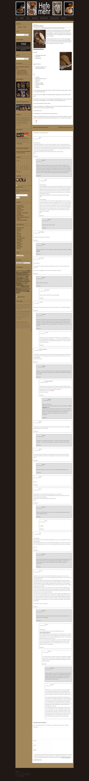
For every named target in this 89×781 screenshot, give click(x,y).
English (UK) (20, 26)
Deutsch (24, 26)
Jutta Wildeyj (41, 232)
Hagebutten (27, 273)
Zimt (21, 291)
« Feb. (17, 171)
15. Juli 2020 (36, 303)
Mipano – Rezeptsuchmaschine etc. (23, 217)
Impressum (17, 771)
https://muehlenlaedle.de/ (45, 632)
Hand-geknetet (19, 274)
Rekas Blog (19, 242)
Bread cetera (19, 229)
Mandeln (21, 276)
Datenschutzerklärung (66, 757)
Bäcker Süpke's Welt (20, 227)
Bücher (27, 18)
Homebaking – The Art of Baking (22, 212)
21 (26, 167)
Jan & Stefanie (21, 775)
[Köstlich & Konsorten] (20, 296)
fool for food (19, 233)
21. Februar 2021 (37, 422)
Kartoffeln (23, 275)
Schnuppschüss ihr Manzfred (22, 220)
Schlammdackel (19, 243)
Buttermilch (20, 272)
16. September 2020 (38, 350)
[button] (38, 121)
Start (16, 18)
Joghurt (29, 274)
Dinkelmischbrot (38, 26)
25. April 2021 (36, 490)
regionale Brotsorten (24, 282)
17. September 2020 (41, 367)
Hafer (23, 273)
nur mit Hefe (22, 277)
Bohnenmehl (25, 270)
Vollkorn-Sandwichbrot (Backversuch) (40, 127)
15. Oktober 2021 (37, 534)
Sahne (26, 283)
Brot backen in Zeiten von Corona (65, 127)
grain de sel (19, 211)
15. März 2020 (42, 180)
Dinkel (25, 272)
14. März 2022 (39, 611)
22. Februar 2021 (37, 477)
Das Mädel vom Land (20, 206)
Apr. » (20, 171)
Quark (23, 281)
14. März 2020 (37, 138)
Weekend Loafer (20, 246)
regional (26, 281)
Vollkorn (23, 288)
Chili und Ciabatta (20, 205)
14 (26, 166)
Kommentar (36, 727)
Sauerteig (19, 285)
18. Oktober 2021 (40, 555)
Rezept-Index (63, 18)
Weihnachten (27, 288)
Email (34, 745)
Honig (27, 274)
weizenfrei (25, 290)
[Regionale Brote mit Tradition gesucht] (23, 110)
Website (34, 749)
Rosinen (23, 283)
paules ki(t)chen (19, 240)
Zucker (24, 291)
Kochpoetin (19, 235)
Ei (27, 272)
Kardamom (18, 275)
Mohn (24, 276)
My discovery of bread (21, 237)
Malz (42, 83)
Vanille (19, 288)
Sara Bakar (18, 218)
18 (20, 167)
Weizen (19, 289)
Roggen (19, 283)
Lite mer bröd (19, 236)
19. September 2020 (47, 400)
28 (26, 169)
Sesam (19, 286)
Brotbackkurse (35, 18)
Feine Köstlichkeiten (20, 209)
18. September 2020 (44, 382)
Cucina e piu (19, 230)
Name (34, 740)
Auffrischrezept (19, 270)
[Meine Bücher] (23, 139)
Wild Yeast (18, 248)
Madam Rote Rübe (20, 215)
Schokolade (25, 285)
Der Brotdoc (19, 208)
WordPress (27, 774)
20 (24, 167)
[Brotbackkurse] (23, 97)
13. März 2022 (37, 571)
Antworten (36, 156)
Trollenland (19, 245)
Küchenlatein (19, 214)
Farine (18, 232)
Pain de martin (19, 239)
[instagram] (17, 181)
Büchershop (19, 143)
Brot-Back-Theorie (44, 18)
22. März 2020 (37, 259)
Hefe (24, 274)
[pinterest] (20, 181)
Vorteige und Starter (54, 18)
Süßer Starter (22, 287)
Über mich (22, 18)
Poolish (24, 280)
